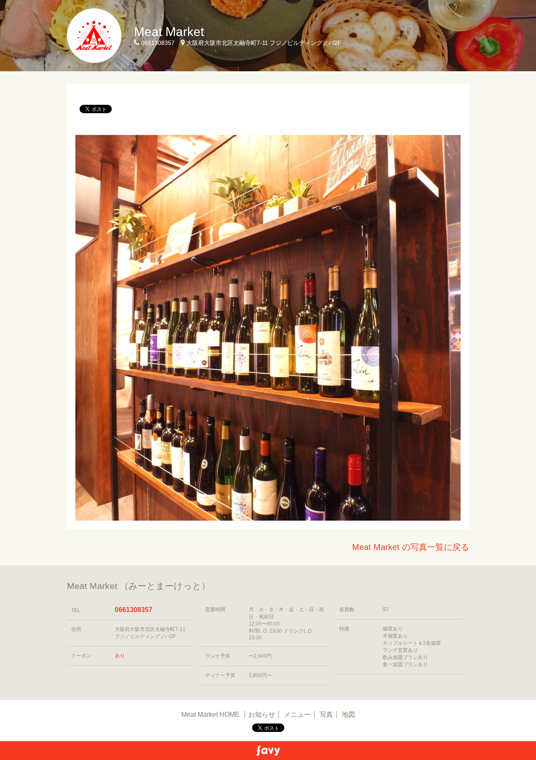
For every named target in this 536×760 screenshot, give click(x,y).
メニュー (297, 714)
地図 (348, 714)
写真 (326, 714)
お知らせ (261, 714)
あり (120, 656)
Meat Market (169, 32)
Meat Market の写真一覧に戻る (410, 547)
